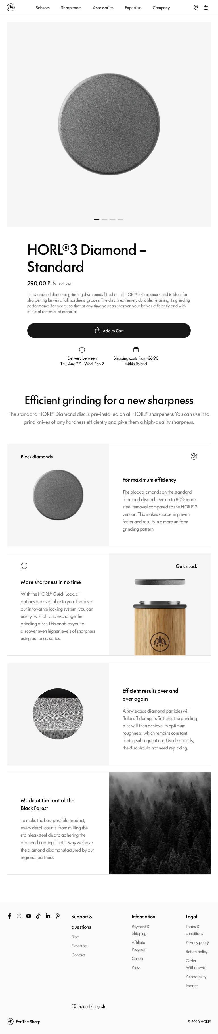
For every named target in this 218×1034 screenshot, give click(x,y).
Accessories (103, 7)
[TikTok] (38, 916)
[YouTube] (28, 916)
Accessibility (196, 976)
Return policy (196, 951)
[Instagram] (19, 916)
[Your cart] (206, 7)
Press (136, 967)
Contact (78, 955)
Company (161, 7)
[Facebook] (9, 916)
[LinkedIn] (48, 916)
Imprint (192, 985)
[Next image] (160, 124)
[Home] (11, 7)
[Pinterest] (57, 916)
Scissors (43, 7)
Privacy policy (197, 942)
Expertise (133, 7)
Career (138, 958)
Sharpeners (71, 7)
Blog (75, 936)
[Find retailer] (196, 7)
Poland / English (91, 1006)
